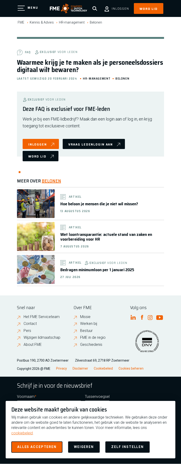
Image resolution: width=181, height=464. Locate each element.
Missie (85, 317)
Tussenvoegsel (97, 396)
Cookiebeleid (103, 368)
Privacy (61, 368)
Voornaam (26, 396)
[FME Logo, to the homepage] (68, 8)
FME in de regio (93, 337)
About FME (33, 344)
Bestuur (86, 330)
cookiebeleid (22, 433)
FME (21, 22)
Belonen (96, 22)
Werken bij (88, 323)
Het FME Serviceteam (42, 317)
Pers (27, 330)
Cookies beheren (131, 368)
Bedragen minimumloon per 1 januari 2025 (97, 269)
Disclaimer (80, 368)
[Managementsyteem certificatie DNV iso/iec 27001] (147, 344)
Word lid (149, 8)
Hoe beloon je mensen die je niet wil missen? (99, 204)
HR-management (72, 22)
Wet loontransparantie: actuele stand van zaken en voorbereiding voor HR (106, 236)
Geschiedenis (91, 344)
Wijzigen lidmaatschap (42, 337)
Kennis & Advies (42, 22)
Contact (30, 323)
